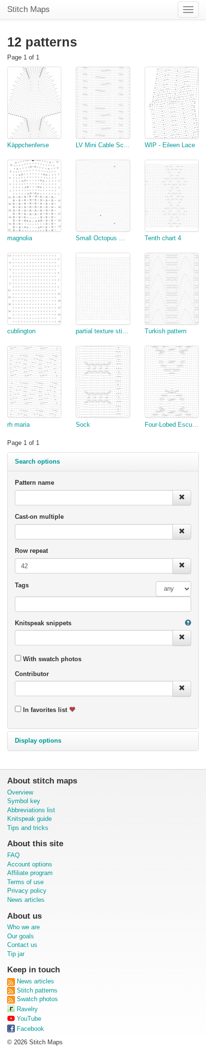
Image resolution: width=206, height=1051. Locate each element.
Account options (29, 864)
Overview (20, 792)
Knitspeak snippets (43, 623)
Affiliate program (30, 872)
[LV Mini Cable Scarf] (103, 104)
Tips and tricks (27, 827)
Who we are (23, 927)
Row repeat (31, 550)
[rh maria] (34, 383)
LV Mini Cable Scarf (103, 145)
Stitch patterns (36, 990)
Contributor (32, 673)
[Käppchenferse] (34, 104)
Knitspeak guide (29, 818)
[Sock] (103, 383)
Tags (22, 585)
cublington (21, 331)
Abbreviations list (31, 810)
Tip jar (15, 954)
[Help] (188, 623)
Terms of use (25, 882)
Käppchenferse (28, 145)
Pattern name (34, 482)
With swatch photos (51, 659)
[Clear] (181, 498)
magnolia (19, 238)
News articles (26, 899)
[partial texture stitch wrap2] (103, 290)
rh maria (18, 424)
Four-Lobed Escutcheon (172, 424)
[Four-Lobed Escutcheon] (172, 383)
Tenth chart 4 (163, 238)
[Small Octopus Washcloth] (103, 197)
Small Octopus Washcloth (103, 238)
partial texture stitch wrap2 (103, 331)
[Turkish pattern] (172, 290)
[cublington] (34, 290)
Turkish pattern (165, 331)
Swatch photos (36, 999)
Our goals (20, 936)
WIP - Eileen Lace (170, 145)
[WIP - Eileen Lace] (172, 104)
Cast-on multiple (39, 516)
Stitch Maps (28, 9)
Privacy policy (26, 890)
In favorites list (45, 709)
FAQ (13, 855)
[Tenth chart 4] (172, 197)
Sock (83, 424)
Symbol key (23, 801)
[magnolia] (34, 197)
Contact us (22, 944)
